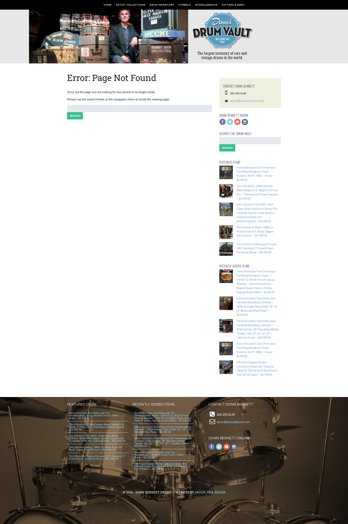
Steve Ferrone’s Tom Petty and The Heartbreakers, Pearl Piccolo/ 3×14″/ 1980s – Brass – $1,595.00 (95, 415)
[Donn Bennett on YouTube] (237, 124)
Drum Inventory (162, 4)
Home (108, 4)
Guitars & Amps (233, 4)
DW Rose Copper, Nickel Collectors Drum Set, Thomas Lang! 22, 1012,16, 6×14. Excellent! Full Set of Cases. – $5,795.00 (162, 466)
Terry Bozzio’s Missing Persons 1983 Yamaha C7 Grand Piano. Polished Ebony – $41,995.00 (256, 248)
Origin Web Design (210, 492)
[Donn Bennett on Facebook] (222, 124)
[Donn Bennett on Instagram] (245, 124)
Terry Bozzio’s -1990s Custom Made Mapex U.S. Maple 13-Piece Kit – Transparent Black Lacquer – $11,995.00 (98, 427)
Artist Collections (130, 4)
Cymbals (185, 4)
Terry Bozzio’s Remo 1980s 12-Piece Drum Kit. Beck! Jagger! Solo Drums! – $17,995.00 (255, 231)
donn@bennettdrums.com (247, 101)
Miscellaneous (206, 4)
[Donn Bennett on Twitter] (230, 124)
